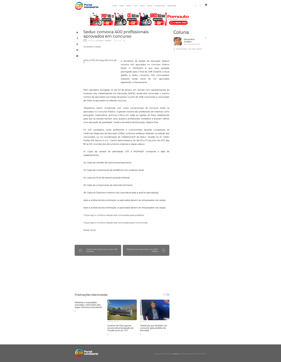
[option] (89, 305)
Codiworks (175, 354)
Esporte (149, 5)
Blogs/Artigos (172, 5)
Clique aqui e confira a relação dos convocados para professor (113, 215)
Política (128, 5)
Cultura (142, 5)
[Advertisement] (122, 273)
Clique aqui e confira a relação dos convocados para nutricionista (115, 223)
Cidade (121, 5)
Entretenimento (160, 5)
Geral (135, 5)
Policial (114, 5)
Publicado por (95, 40)
